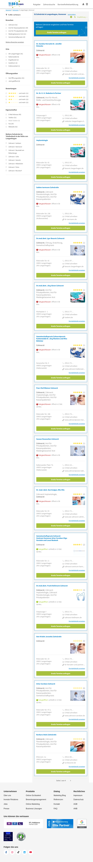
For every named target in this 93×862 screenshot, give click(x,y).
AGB (75, 804)
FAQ (55, 809)
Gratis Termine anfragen (56, 32)
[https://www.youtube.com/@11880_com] (30, 852)
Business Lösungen (34, 809)
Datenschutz (78, 799)
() (13, 25)
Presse (6, 809)
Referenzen (58, 799)
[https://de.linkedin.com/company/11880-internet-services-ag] (24, 852)
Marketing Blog (60, 795)
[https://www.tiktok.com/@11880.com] (18, 852)
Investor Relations (11, 799)
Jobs (5, 804)
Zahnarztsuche (49, 4)
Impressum (77, 795)
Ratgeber (36, 4)
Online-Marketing (33, 804)
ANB (75, 809)
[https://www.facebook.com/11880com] (6, 852)
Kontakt (57, 804)
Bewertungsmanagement (36, 799)
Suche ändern (72, 14)
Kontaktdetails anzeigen (77, 78)
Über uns (7, 795)
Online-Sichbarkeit (33, 795)
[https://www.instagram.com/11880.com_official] (12, 852)
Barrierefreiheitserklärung (68, 4)
